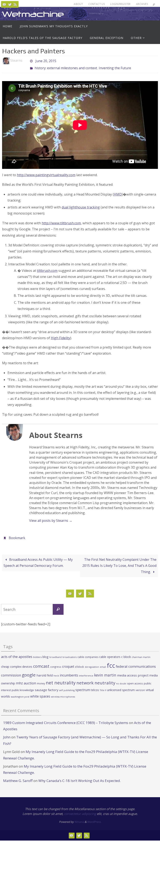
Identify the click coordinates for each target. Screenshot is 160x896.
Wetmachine (33, 14)
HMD (118, 192)
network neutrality (95, 679)
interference (86, 672)
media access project (133, 672)
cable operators (109, 653)
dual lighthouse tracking (81, 205)
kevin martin (105, 671)
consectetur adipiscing (80, 810)
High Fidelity (60, 335)
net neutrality (61, 679)
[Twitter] (9, 4)
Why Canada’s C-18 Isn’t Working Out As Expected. (79, 777)
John (6, 733)
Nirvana (79, 819)
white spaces (40, 693)
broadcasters (69, 653)
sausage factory (46, 687)
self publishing (67, 687)
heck (56, 672)
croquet (68, 663)
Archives (142, 4)
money (41, 680)
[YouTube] (4, 4)
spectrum (82, 686)
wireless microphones (63, 693)
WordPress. (94, 819)
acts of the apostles (16, 653)
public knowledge (23, 687)
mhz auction (26, 679)
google (29, 671)
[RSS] (15, 4)
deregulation (92, 663)
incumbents (69, 672)
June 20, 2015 (45, 60)
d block (79, 663)
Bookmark (17, 535)
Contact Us (96, 4)
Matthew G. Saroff (17, 777)
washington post (20, 693)
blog (45, 653)
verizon (140, 687)
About (78, 4)
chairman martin (141, 653)
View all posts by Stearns (50, 518)
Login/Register (120, 4)
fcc (111, 662)
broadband (55, 653)
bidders (37, 653)
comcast (41, 663)
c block (126, 653)
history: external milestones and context (66, 66)
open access (135, 680)
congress (55, 663)
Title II (103, 687)
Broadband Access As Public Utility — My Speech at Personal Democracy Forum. (38, 559)
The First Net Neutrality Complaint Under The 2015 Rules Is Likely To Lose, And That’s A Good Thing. (119, 562)
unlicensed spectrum (121, 687)
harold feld (44, 672)
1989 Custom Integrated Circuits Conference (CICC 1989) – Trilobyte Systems (65, 719)
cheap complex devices (16, 663)
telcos (95, 687)
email (103, 663)
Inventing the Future (115, 66)
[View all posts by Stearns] (25, 60)
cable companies (88, 653)
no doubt (121, 680)
